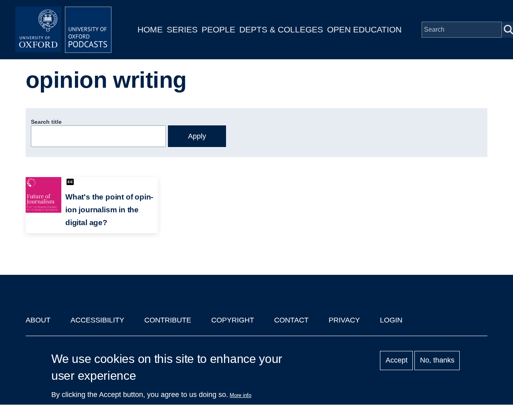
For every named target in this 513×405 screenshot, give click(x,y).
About (38, 320)
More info (240, 395)
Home (150, 29)
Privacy (344, 320)
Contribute (167, 320)
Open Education (364, 29)
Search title (46, 122)
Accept (397, 361)
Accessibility (97, 320)
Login (391, 320)
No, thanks (437, 361)
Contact (291, 320)
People (218, 29)
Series (182, 29)
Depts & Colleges (281, 29)
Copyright (232, 320)
